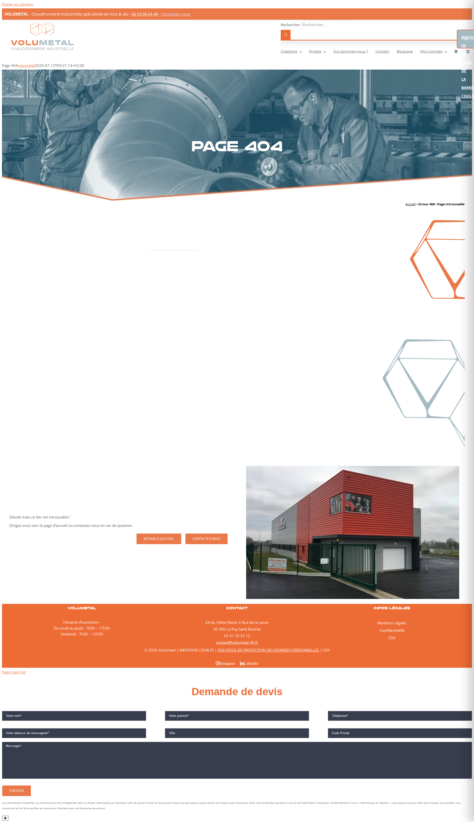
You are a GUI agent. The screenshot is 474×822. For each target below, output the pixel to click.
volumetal (26, 65)
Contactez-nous (175, 14)
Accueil (410, 204)
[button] (468, 50)
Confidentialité (392, 630)
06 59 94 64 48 (145, 14)
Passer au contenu (17, 4)
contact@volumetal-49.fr (237, 642)
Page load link (14, 671)
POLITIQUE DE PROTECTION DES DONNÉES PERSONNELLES (268, 650)
